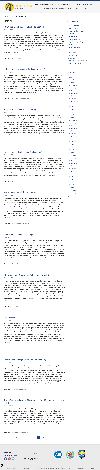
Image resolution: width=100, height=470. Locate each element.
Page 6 (22, 16)
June (72, 109)
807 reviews (66, 4)
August (73, 104)
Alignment (71, 58)
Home (43, 9)
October (73, 98)
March (73, 82)
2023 (70, 160)
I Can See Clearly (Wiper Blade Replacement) (24, 27)
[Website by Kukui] (11, 468)
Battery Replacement (75, 31)
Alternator (71, 34)
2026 (70, 77)
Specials (54, 9)
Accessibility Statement (81, 468)
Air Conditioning (73, 25)
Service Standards (74, 63)
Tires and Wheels (74, 47)
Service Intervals (74, 39)
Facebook (5, 458)
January (73, 88)
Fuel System (72, 52)
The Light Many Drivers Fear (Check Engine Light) (26, 275)
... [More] (69, 67)
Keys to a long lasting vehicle (78, 42)
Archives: (71, 73)
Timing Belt (15, 348)
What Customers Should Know (20, 98)
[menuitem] (43, 9)
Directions (87, 9)
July (72, 107)
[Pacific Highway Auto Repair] (18, 7)
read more (15, 52)
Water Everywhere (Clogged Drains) (20, 192)
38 (52, 438)
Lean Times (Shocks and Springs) (19, 235)
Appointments (62, 9)
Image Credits (27, 468)
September (74, 101)
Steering (14, 141)
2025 (70, 90)
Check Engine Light (17, 306)
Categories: (72, 21)
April (72, 80)
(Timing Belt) (9, 317)
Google (9, 458)
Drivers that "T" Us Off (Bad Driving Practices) (24, 69)
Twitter (13, 458)
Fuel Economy (73, 28)
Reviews (76, 9)
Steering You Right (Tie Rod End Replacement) (25, 360)
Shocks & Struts (16, 264)
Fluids (70, 44)
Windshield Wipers (17, 58)
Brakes (13, 181)
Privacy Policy (91, 468)
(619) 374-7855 (10, 455)
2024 (70, 125)
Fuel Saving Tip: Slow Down (77, 60)
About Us (70, 9)
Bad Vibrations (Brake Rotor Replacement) (23, 152)
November (74, 96)
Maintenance (72, 36)
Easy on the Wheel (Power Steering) (20, 109)
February (74, 85)
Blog (81, 9)
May (72, 112)
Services (48, 9)
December (74, 93)
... (47, 438)
